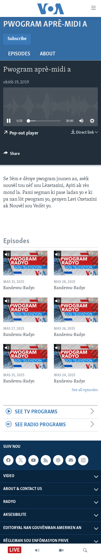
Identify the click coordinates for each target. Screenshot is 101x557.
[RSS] (46, 460)
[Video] (61, 550)
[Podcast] (58, 460)
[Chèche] (85, 550)
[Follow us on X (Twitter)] (21, 460)
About (47, 54)
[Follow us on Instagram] (83, 460)
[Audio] (37, 550)
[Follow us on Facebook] (8, 460)
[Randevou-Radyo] (25, 263)
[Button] (12, 155)
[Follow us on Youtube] (33, 460)
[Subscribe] (70, 460)
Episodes (19, 54)
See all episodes (85, 390)
